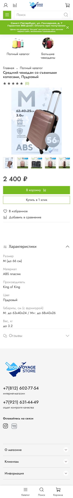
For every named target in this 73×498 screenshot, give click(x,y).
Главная (8, 68)
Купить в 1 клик (36, 199)
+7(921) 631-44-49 (21, 402)
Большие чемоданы (48, 56)
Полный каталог (18, 54)
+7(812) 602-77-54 (21, 388)
